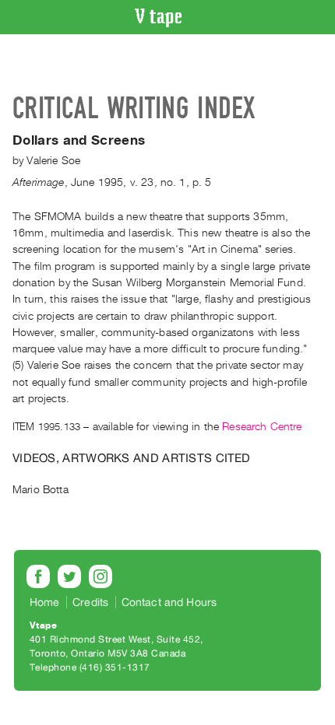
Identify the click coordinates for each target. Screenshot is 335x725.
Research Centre (262, 427)
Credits (90, 602)
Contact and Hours (169, 602)
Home (45, 602)
